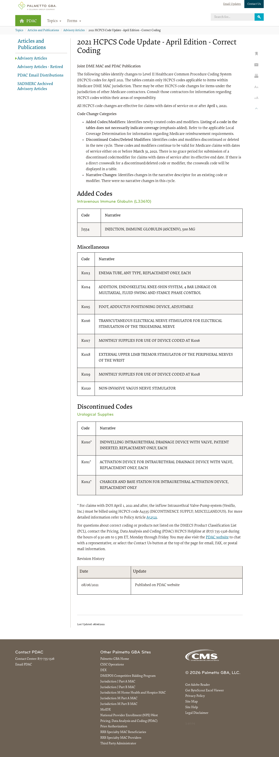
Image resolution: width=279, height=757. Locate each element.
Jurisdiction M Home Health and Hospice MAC (133, 692)
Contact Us (254, 4)
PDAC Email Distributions (40, 75)
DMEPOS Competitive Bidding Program (128, 676)
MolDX (105, 709)
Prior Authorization (113, 726)
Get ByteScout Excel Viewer (204, 690)
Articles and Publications (43, 30)
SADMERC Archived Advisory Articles (35, 86)
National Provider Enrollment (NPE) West (129, 715)
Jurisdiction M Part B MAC (118, 704)
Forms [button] (72, 21)
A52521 (151, 518)
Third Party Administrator (118, 743)
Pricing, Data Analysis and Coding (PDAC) (128, 721)
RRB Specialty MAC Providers (120, 738)
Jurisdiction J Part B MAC (117, 687)
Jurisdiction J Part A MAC (117, 681)
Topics (19, 30)
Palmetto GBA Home (114, 659)
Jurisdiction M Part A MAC (118, 698)
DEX (103, 670)
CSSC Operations (112, 664)
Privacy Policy (195, 696)
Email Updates (232, 4)
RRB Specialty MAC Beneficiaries (123, 732)
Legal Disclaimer (196, 713)
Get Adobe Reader (197, 685)
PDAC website (217, 537)
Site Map (191, 701)
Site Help (191, 707)
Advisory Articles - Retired (40, 67)
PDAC (31, 21)
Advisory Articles (74, 30)
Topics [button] (53, 21)
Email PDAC (23, 664)
